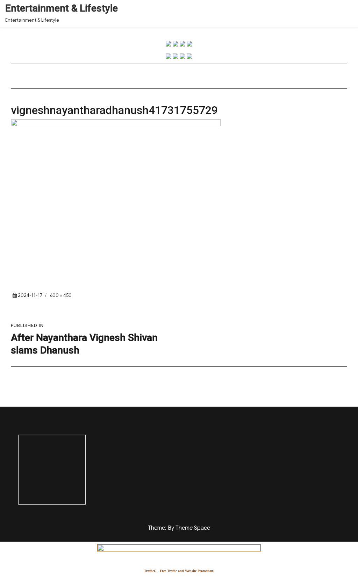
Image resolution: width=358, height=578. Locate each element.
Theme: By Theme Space (179, 528)
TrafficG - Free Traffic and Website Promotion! (179, 571)
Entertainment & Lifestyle (61, 8)
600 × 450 (61, 295)
